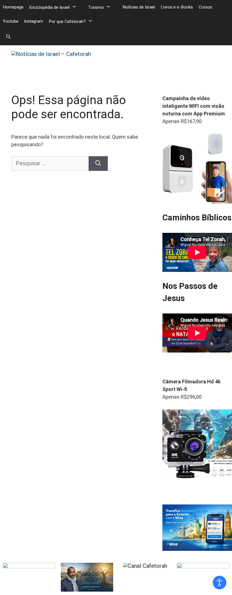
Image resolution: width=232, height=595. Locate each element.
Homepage (13, 7)
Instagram (33, 21)
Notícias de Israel (139, 7)
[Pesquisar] (98, 163)
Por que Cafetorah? (67, 21)
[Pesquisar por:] (50, 163)
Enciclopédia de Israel (49, 7)
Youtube (10, 21)
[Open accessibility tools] (219, 582)
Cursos (205, 7)
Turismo (96, 7)
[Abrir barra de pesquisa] (8, 36)
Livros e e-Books (177, 7)
